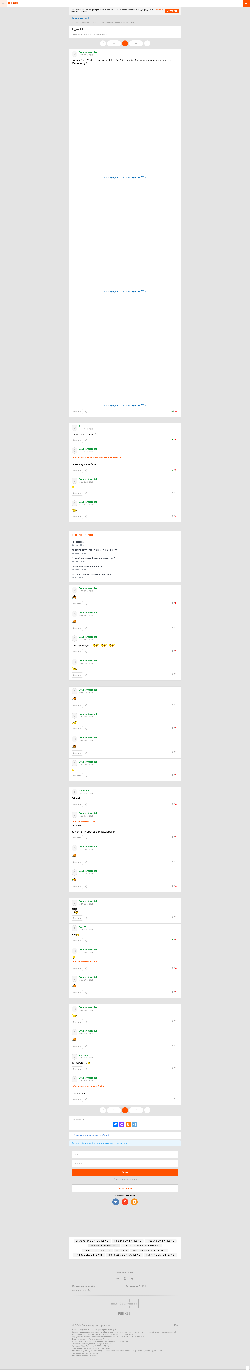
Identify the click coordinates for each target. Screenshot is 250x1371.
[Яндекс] (125, 1201)
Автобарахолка (98, 23)
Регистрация (125, 1188)
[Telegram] (134, 1124)
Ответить (77, 412)
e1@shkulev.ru (104, 1348)
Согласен (172, 10)
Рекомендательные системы (84, 1355)
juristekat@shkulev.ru (153, 1351)
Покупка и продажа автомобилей (120, 23)
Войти (125, 1172)
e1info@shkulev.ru (136, 1351)
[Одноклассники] (128, 1124)
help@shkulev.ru (91, 1353)
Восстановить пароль (125, 1179)
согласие (159, 10)
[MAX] (121, 1124)
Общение (75, 23)
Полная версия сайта (83, 1286)
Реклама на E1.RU (136, 1286)
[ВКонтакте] (115, 1124)
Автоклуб (85, 23)
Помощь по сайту (81, 1290)
